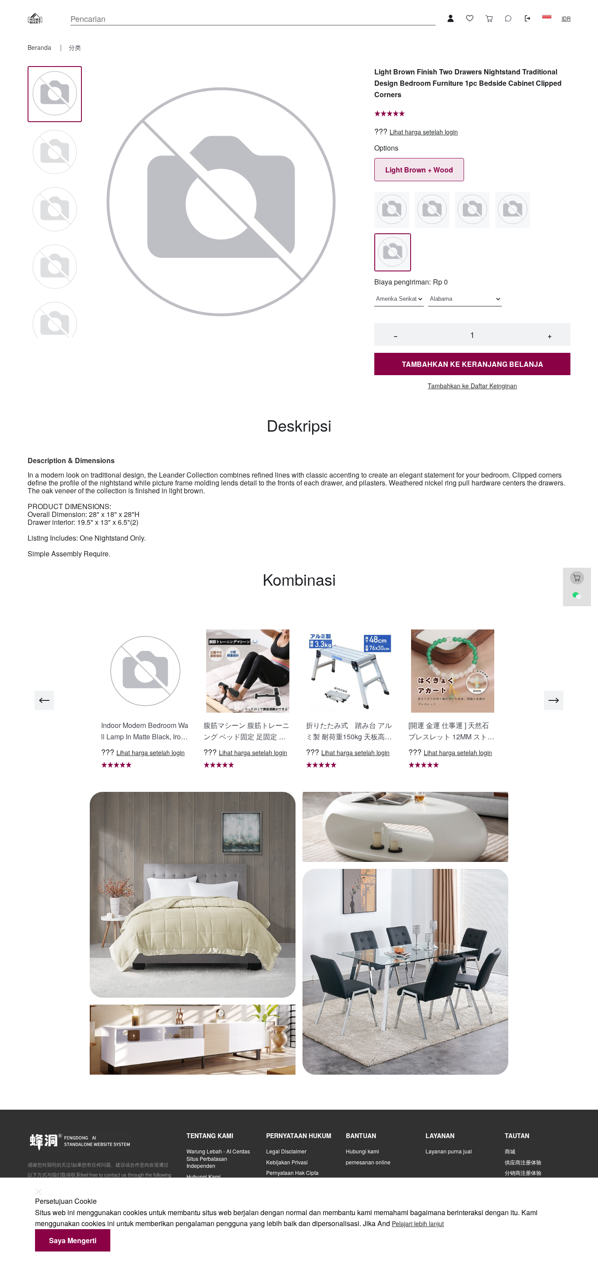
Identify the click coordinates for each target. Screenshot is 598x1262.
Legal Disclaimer (286, 1151)
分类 (75, 47)
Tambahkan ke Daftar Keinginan (472, 386)
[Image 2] (55, 210)
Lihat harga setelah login (424, 132)
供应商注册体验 (523, 1162)
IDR (566, 18)
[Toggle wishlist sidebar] (469, 18)
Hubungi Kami (203, 1176)
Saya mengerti (72, 1240)
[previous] (44, 700)
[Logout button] (527, 18)
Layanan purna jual (449, 1151)
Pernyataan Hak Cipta (292, 1172)
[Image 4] (55, 325)
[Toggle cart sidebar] (489, 18)
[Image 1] (55, 152)
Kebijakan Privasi (287, 1162)
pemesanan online (368, 1162)
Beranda (40, 47)
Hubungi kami (362, 1151)
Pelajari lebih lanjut (418, 1223)
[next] (553, 700)
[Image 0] (55, 94)
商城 (510, 1151)
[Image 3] (55, 267)
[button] (547, 18)
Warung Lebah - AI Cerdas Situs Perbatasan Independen (218, 1159)
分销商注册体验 (523, 1172)
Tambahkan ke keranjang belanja (472, 364)
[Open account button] (450, 18)
